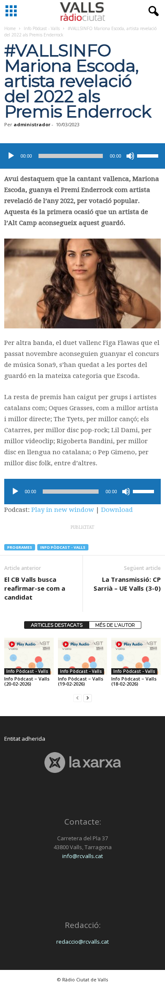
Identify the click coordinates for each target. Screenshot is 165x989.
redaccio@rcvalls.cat (82, 941)
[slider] (149, 155)
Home (10, 28)
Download (117, 510)
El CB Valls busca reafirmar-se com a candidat (34, 588)
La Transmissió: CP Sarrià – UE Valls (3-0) (127, 583)
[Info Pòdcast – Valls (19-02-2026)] (82, 656)
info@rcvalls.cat (82, 856)
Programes (19, 547)
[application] (82, 156)
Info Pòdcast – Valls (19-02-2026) (80, 681)
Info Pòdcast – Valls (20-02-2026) (27, 681)
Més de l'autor (115, 625)
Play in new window (62, 510)
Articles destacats (56, 625)
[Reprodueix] (11, 156)
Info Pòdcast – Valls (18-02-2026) (134, 681)
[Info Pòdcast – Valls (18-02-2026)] (136, 656)
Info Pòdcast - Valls (42, 28)
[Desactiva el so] (130, 156)
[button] (152, 11)
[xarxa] (82, 762)
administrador (32, 124)
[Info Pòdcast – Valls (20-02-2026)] (29, 656)
